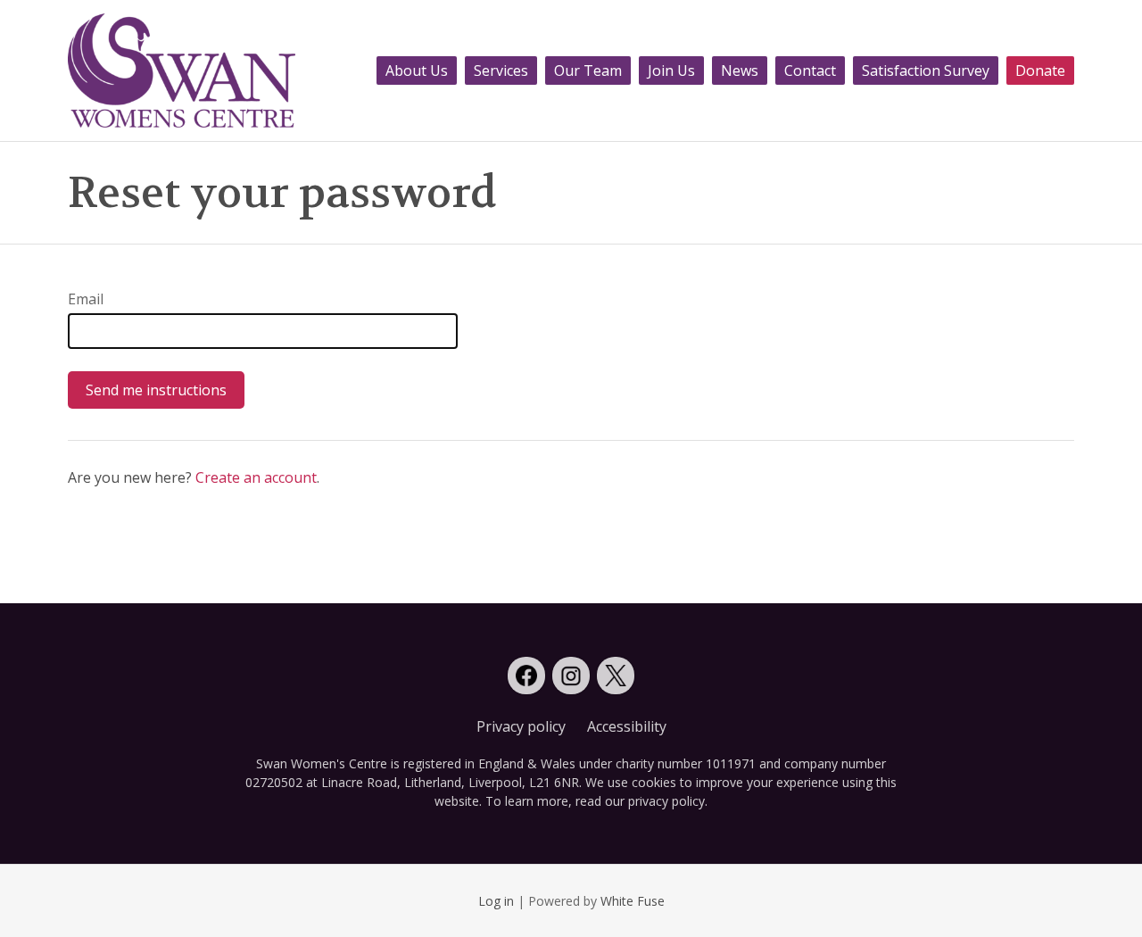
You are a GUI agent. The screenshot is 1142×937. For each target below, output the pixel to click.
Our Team (588, 70)
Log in (496, 900)
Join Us (671, 70)
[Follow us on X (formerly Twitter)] (615, 675)
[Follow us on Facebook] (526, 675)
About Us (416, 70)
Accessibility (626, 726)
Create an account (256, 477)
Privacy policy (521, 726)
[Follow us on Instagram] (571, 675)
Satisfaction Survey (925, 70)
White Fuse (632, 900)
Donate (1040, 70)
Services (501, 70)
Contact (810, 70)
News (739, 70)
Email (85, 299)
